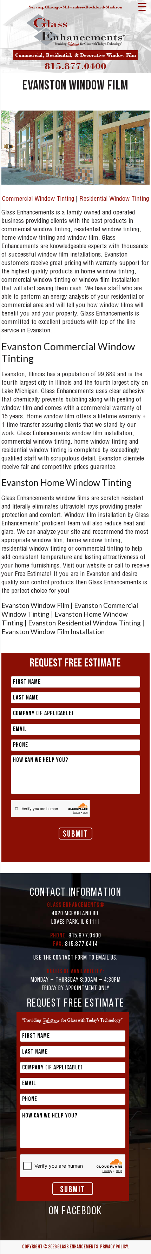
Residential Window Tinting (114, 199)
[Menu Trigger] (142, 6)
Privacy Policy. (114, 1247)
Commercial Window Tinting (38, 199)
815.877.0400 (75, 66)
